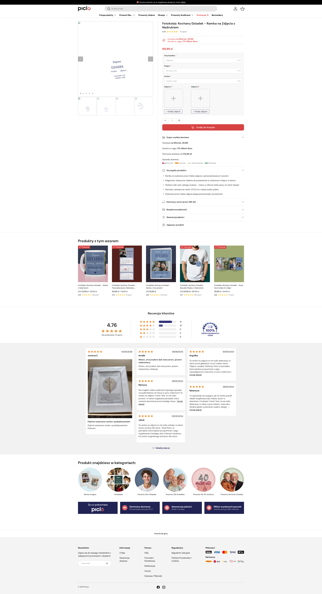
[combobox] (161, 8)
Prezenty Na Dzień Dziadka (232, 494)
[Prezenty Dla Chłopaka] (147, 480)
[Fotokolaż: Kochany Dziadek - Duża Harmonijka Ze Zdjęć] (229, 264)
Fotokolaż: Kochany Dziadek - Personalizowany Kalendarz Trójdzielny (124, 286)
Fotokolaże (118, 494)
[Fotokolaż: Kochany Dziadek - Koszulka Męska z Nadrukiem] (195, 264)
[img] (95, 351)
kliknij (183, 2)
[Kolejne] (150, 59)
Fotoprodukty (106, 15)
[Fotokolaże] (118, 480)
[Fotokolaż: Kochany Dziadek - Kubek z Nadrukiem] (93, 264)
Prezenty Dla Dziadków (175, 494)
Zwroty (148, 571)
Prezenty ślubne (146, 15)
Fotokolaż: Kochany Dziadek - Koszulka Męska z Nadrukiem (192, 286)
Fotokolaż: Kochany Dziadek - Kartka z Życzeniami (158, 286)
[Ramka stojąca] (90, 480)
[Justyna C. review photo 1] (110, 388)
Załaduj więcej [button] (163, 448)
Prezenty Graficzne (180, 15)
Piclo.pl (86, 587)
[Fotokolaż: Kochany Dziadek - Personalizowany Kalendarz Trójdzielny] (127, 264)
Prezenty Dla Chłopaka (146, 494)
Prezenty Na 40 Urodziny (203, 494)
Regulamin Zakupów (181, 553)
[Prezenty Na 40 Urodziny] (203, 480)
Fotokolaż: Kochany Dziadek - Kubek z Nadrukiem (93, 286)
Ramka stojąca (90, 494)
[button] (242, 8)
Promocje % (203, 15)
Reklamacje (150, 566)
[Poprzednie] (80, 59)
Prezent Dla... (125, 15)
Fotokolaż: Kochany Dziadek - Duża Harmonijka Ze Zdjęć (228, 286)
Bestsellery (217, 15)
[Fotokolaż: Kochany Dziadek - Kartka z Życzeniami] (161, 264)
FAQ (146, 553)
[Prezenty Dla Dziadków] (175, 480)
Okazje (161, 15)
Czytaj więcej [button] (195, 374)
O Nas (122, 553)
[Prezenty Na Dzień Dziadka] (232, 480)
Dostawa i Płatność (153, 576)
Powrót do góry (161, 533)
